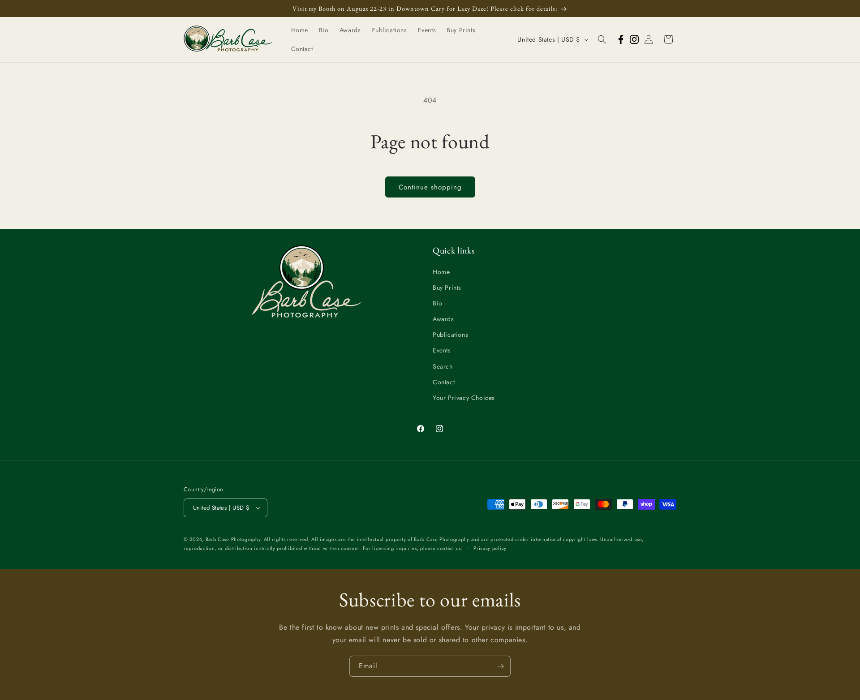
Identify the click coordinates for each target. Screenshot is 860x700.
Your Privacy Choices (464, 397)
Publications (450, 334)
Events (442, 350)
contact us (449, 548)
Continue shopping (430, 187)
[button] (602, 39)
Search (443, 366)
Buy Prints (447, 287)
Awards (443, 318)
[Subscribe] (500, 666)
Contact (444, 382)
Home (441, 271)
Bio (438, 303)
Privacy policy (490, 548)
